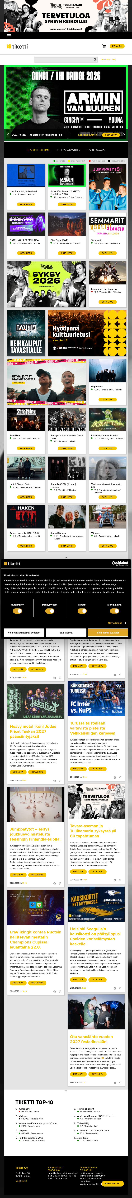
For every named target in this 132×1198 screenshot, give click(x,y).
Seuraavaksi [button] (97, 150)
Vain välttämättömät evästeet (24, 632)
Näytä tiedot (115, 622)
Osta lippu (37, 669)
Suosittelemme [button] (39, 150)
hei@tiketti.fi (21, 1181)
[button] (8, 135)
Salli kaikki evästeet (108, 632)
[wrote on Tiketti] (96, 698)
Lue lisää (18, 669)
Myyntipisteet (113, 1183)
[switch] (49, 610)
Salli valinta (66, 632)
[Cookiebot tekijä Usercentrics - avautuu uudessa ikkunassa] (114, 563)
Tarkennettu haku (108, 59)
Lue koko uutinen (87, 134)
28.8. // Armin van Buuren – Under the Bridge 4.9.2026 (41, 134)
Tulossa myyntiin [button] (69, 150)
